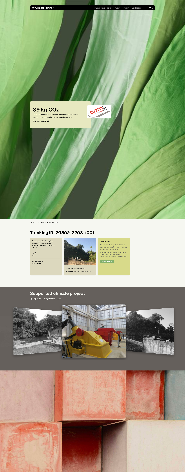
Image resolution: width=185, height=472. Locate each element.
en (150, 8)
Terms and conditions (101, 8)
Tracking (53, 222)
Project (42, 222)
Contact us (136, 8)
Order (32, 222)
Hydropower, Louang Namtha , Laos (45, 299)
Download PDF (106, 261)
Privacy (117, 8)
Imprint (126, 8)
